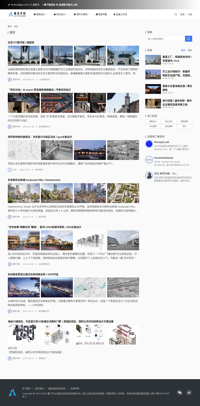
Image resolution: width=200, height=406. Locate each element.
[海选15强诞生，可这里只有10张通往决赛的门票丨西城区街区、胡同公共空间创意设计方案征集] (73, 335)
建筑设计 (40, 14)
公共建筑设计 (44, 79)
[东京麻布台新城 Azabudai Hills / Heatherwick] (73, 193)
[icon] (180, 392)
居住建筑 (168, 126)
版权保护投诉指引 (57, 388)
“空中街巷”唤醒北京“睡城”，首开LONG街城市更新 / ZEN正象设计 (44, 227)
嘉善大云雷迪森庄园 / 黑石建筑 (177, 87)
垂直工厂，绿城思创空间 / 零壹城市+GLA (177, 58)
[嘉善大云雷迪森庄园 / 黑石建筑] (153, 89)
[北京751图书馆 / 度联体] (73, 56)
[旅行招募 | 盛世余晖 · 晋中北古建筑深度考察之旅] (153, 104)
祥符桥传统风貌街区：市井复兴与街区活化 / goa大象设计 (40, 136)
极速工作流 (121, 14)
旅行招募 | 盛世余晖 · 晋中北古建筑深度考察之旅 (177, 102)
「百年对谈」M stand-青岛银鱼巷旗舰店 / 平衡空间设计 (39, 89)
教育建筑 (184, 121)
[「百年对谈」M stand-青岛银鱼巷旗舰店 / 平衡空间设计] (73, 103)
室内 (184, 126)
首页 (10, 26)
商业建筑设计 (44, 126)
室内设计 (60, 14)
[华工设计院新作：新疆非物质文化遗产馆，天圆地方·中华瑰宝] (153, 74)
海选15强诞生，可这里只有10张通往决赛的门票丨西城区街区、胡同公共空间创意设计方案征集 (61, 321)
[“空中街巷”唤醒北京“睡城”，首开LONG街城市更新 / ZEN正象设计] (73, 240)
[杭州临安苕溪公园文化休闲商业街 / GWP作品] (73, 287)
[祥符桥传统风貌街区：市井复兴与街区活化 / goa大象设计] (73, 150)
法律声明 (74, 388)
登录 (182, 14)
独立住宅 (168, 121)
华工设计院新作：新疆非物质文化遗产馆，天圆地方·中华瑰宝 (176, 73)
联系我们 (39, 388)
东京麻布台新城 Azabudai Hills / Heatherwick (34, 179)
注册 (190, 14)
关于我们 (26, 388)
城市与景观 (81, 14)
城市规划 (39, 170)
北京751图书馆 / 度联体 (21, 42)
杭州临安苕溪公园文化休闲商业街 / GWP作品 (33, 274)
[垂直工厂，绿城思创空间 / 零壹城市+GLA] (153, 60)
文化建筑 (153, 126)
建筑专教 (102, 14)
